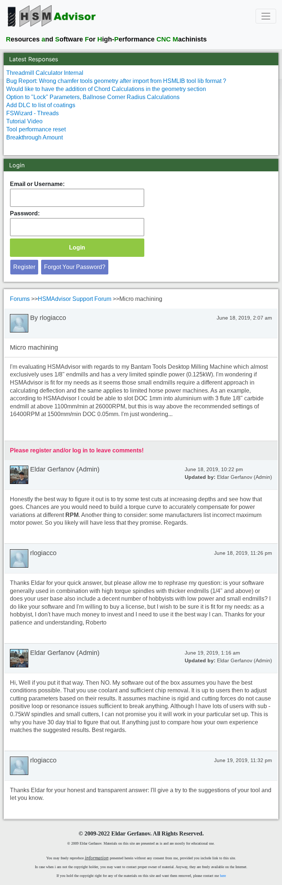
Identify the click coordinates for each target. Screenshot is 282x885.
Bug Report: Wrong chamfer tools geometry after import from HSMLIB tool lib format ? (116, 81)
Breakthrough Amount (34, 137)
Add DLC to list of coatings (40, 105)
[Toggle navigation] (266, 16)
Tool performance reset (36, 129)
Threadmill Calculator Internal (44, 73)
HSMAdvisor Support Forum (75, 299)
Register (24, 267)
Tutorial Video (24, 121)
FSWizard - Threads (32, 113)
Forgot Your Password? (74, 267)
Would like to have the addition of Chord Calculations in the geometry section (106, 89)
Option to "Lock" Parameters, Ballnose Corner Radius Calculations (93, 97)
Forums (20, 299)
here (223, 876)
